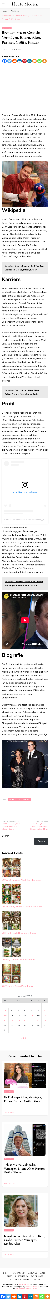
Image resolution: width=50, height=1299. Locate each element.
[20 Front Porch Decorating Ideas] (11, 921)
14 (31, 1015)
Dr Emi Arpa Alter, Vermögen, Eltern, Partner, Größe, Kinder (23, 1099)
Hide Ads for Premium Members (25, 1279)
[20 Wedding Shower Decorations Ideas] (11, 894)
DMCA (9, 1276)
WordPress (20, 1289)
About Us (32, 1273)
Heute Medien (25, 4)
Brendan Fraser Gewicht (19, 799)
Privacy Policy (31, 1289)
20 (25, 1020)
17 (5, 1020)
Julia (6, 50)
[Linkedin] (19, 61)
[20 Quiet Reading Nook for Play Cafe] (11, 868)
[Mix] (34, 61)
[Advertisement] (25, 88)
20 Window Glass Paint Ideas (17, 986)
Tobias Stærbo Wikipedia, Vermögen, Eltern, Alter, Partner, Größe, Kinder (24, 1168)
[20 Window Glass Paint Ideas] (11, 974)
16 (44, 1015)
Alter (43, 1273)
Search (5, 835)
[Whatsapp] (39, 61)
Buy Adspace (37, 1276)
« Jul (23, 1038)
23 (44, 1020)
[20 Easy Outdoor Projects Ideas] (11, 948)
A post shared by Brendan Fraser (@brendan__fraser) (26, 519)
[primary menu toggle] (3, 4)
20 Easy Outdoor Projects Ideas (18, 959)
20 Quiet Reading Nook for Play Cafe (21, 879)
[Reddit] (14, 61)
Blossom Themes (32, 1286)
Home (5, 1273)
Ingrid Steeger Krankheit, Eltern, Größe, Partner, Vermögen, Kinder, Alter (24, 1240)
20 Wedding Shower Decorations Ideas (22, 906)
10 (5, 1015)
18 (11, 1020)
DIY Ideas (7, 28)
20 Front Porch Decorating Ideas (19, 933)
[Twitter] (9, 61)
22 (38, 1020)
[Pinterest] (24, 61)
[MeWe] (29, 61)
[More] (44, 61)
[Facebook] (4, 61)
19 (18, 1020)
